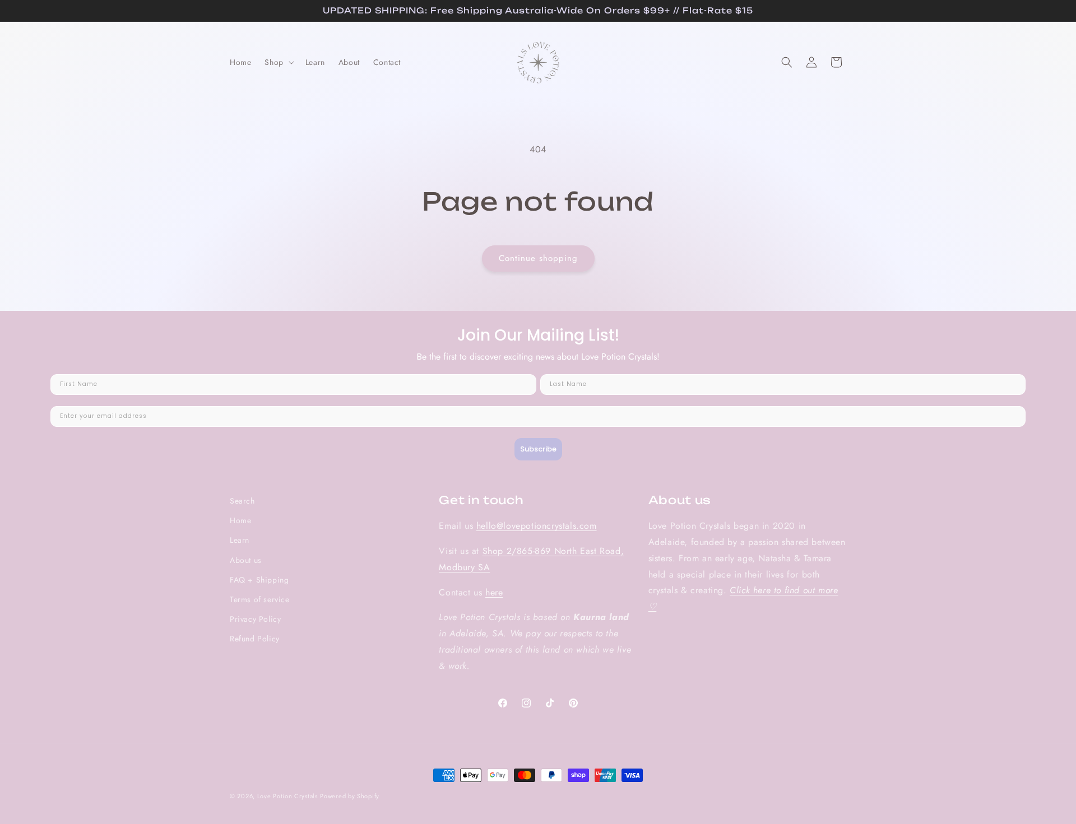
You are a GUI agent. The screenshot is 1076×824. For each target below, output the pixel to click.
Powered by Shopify (349, 796)
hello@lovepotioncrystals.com (536, 525)
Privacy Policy (255, 619)
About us (246, 560)
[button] (278, 62)
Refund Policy (255, 638)
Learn (239, 540)
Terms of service (260, 599)
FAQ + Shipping (259, 579)
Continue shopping (538, 258)
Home (240, 520)
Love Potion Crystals (287, 796)
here (494, 592)
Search (242, 500)
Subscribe (538, 449)
